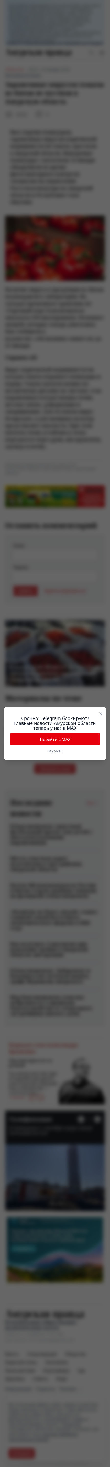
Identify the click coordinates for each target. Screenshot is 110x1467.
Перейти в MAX (55, 739)
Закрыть (55, 751)
